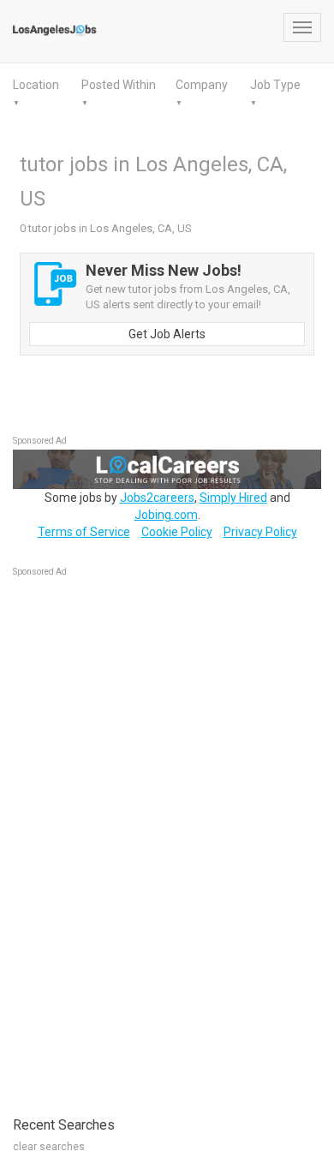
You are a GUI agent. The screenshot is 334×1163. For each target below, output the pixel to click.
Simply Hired (233, 497)
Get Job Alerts (167, 334)
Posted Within (118, 85)
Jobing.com (166, 515)
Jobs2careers (157, 497)
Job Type (275, 85)
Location (36, 85)
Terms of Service (84, 532)
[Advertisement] (141, 837)
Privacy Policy (260, 532)
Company (202, 85)
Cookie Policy (176, 532)
